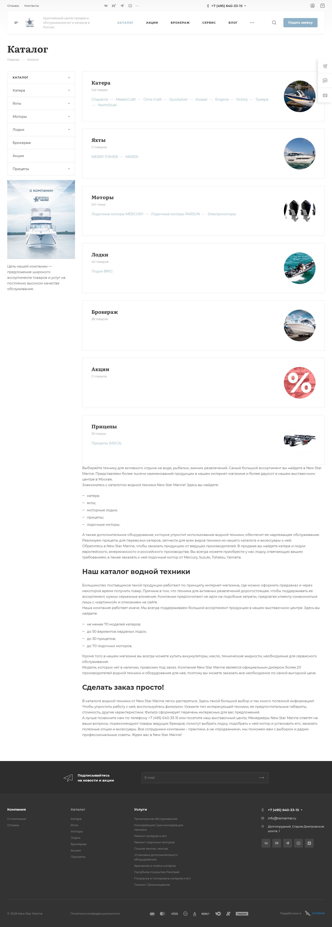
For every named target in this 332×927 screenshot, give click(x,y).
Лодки (99, 254)
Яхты (98, 139)
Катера (100, 82)
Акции (100, 369)
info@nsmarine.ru (282, 818)
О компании (16, 819)
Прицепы (104, 426)
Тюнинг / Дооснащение (152, 884)
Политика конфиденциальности (95, 913)
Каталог (78, 809)
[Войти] (313, 6)
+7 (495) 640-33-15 (227, 6)
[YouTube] (130, 5)
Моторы (102, 197)
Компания (16, 809)
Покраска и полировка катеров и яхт (162, 878)
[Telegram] (122, 5)
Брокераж (104, 311)
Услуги (140, 809)
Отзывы (13, 825)
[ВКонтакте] (105, 5)
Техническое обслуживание (155, 819)
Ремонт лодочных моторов (154, 842)
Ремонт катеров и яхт (150, 836)
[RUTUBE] (114, 5)
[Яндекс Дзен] (309, 843)
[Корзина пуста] (322, 6)
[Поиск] (274, 23)
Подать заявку (300, 23)
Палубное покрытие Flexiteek (157, 872)
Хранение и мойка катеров (155, 865)
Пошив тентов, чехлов (151, 848)
